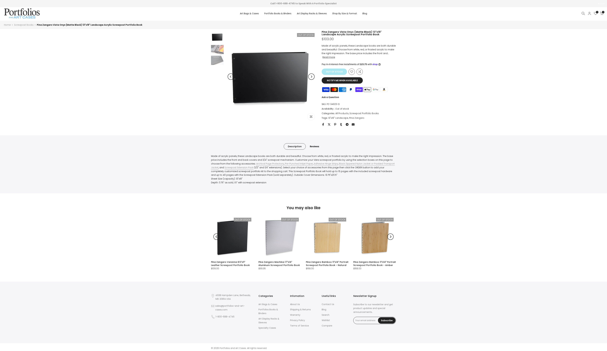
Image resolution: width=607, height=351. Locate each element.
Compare (327, 325)
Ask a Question (330, 97)
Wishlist (326, 320)
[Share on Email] (353, 124)
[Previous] (231, 76)
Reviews (314, 146)
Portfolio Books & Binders (277, 13)
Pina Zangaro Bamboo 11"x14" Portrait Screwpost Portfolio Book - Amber (374, 263)
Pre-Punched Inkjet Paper (298, 163)
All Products (342, 113)
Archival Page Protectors (270, 163)
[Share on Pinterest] (335, 124)
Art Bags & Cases (249, 13)
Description (295, 146)
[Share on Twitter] (329, 124)
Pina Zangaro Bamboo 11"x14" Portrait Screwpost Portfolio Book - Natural (327, 263)
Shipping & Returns (300, 309)
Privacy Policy (297, 320)
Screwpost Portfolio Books (364, 113)
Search (325, 314)
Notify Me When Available (342, 80)
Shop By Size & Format (344, 13)
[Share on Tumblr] (341, 124)
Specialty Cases (267, 327)
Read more (328, 57)
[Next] (311, 76)
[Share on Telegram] (347, 124)
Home (7, 24)
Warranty (295, 314)
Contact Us (328, 304)
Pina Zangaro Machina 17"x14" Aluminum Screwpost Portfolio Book (279, 263)
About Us (295, 304)
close (6, 4)
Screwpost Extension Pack (239, 167)
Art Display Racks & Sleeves (312, 13)
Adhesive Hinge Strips (326, 163)
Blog (364, 13)
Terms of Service (299, 325)
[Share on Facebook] (323, 124)
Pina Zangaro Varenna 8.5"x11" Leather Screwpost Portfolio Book (230, 263)
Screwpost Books (24, 24)
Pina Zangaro (356, 118)
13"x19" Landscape (338, 118)
